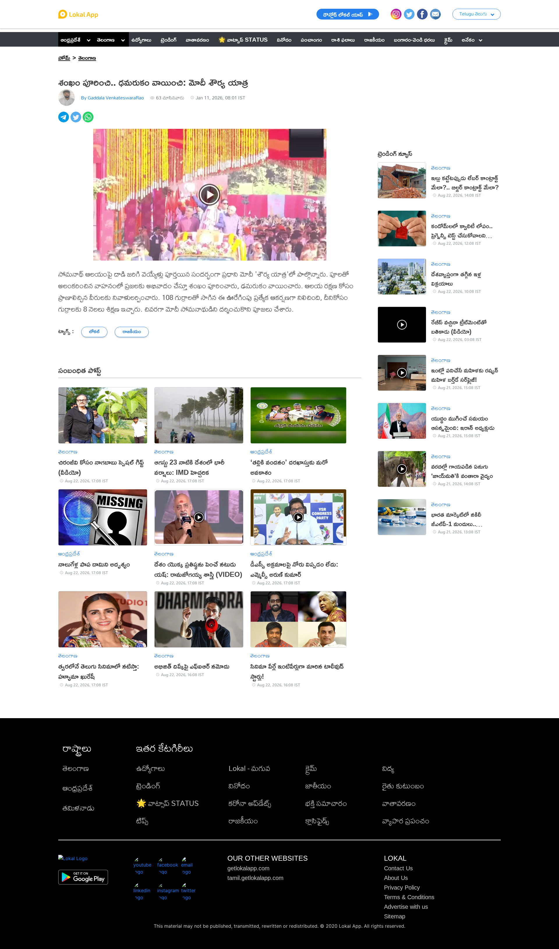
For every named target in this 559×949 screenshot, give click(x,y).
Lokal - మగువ (249, 768)
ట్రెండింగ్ (148, 785)
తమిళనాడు (79, 807)
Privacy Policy (402, 887)
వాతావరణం (399, 803)
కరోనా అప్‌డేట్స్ (250, 803)
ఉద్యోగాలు (150, 768)
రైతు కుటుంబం (403, 785)
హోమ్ (64, 57)
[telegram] (64, 120)
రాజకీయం (243, 820)
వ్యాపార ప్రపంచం (405, 820)
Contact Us (398, 868)
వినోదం (239, 785)
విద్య (388, 768)
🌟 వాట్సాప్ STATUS (167, 803)
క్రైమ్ (311, 768)
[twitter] (76, 120)
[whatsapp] (89, 120)
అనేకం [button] (468, 39)
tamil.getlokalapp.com (255, 878)
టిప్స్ (142, 820)
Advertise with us (406, 907)
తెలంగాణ (106, 39)
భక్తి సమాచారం (326, 803)
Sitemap (394, 916)
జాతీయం (318, 785)
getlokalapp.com (248, 868)
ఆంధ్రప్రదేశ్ (70, 39)
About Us (396, 878)
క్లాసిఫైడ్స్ (317, 820)
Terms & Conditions (409, 897)
